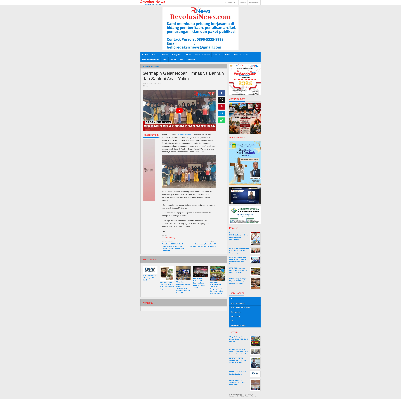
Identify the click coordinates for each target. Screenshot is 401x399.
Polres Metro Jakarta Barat (240, 307)
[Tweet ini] (221, 100)
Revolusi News (236, 312)
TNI (232, 321)
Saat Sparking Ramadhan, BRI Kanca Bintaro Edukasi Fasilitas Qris (203, 244)
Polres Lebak (235, 316)
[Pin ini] (221, 107)
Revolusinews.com (184, 135)
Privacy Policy (244, 396)
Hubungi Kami (233, 396)
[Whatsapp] (221, 120)
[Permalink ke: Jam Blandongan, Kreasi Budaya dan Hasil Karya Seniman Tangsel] (167, 273)
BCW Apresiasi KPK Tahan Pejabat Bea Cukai (150, 278)
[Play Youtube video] (179, 110)
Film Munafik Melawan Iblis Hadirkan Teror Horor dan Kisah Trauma (199, 283)
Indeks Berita (249, 394)
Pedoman (254, 396)
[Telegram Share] (221, 113)
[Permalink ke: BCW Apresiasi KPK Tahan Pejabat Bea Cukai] (150, 270)
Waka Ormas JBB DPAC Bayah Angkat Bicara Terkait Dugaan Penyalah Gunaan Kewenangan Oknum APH (173, 246)
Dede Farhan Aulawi (238, 303)
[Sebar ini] (221, 93)
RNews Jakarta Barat (238, 325)
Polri (232, 299)
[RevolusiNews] (152, 2)
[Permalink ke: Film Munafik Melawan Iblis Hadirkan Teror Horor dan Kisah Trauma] (200, 271)
